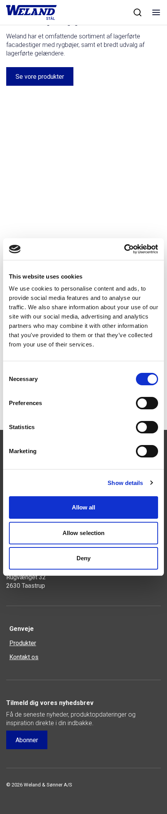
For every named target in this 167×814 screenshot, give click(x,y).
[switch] (147, 403)
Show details (125, 483)
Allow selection (84, 533)
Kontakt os (23, 657)
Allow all (84, 507)
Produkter (22, 643)
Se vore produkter (40, 76)
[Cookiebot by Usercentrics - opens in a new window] (124, 249)
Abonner (27, 740)
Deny (83, 558)
